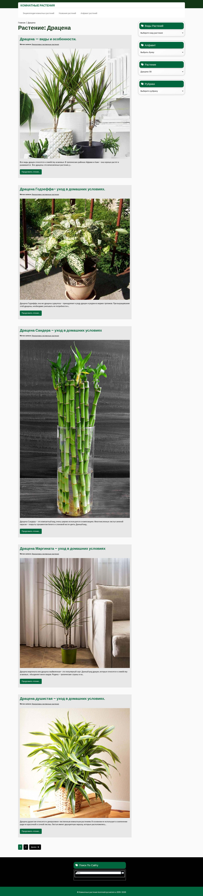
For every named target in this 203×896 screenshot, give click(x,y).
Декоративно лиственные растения (45, 44)
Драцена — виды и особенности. (48, 39)
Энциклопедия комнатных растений (38, 13)
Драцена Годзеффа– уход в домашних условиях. (62, 189)
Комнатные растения (37, 5)
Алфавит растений (89, 13)
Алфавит (150, 45)
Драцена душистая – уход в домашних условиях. (62, 698)
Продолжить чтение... (31, 171)
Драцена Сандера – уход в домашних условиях (61, 330)
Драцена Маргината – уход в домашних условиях (62, 548)
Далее (34, 847)
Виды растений (154, 26)
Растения (150, 64)
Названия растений (67, 13)
